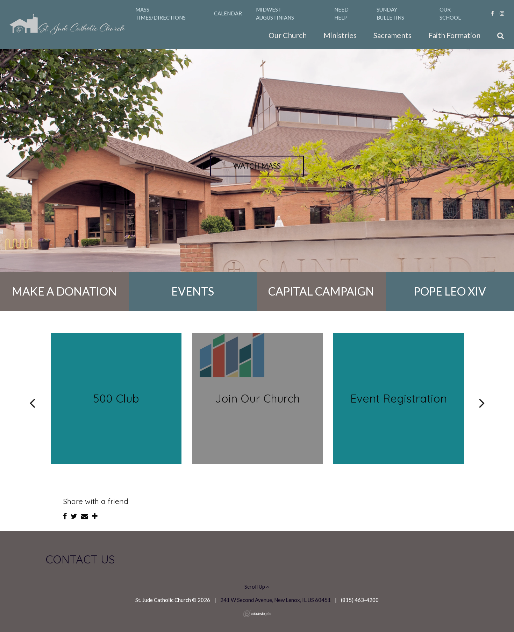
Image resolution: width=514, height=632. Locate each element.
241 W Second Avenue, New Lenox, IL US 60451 (275, 600)
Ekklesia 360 (257, 613)
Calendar (228, 13)
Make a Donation (64, 291)
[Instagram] (502, 13)
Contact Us (80, 559)
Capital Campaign (321, 291)
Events (192, 291)
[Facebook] (492, 13)
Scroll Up (255, 586)
